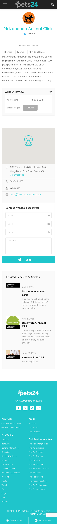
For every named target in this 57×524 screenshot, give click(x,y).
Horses (5, 501)
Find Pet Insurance (36, 448)
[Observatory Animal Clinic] (13, 322)
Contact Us (33, 427)
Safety (4, 481)
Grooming (6, 452)
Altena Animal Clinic (33, 357)
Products (5, 477)
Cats (3, 489)
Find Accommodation (38, 481)
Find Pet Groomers (36, 464)
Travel (4, 485)
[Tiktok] (38, 408)
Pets (3, 497)
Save (21, 52)
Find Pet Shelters (36, 452)
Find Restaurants (36, 477)
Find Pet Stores (35, 473)
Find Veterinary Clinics (38, 444)
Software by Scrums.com (42, 514)
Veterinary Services (11, 285)
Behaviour (6, 444)
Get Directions (17, 174)
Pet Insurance (7, 464)
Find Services (34, 432)
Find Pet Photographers (38, 485)
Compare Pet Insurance (11, 423)
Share (9, 52)
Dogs (4, 493)
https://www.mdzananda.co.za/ (25, 194)
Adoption (5, 440)
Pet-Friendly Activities (11, 473)
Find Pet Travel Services (39, 468)
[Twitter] (32, 408)
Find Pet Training (36, 456)
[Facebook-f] (18, 408)
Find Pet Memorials (37, 489)
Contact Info (16, 520)
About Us (32, 423)
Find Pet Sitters (35, 460)
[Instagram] (25, 408)
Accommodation (8, 468)
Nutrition (5, 460)
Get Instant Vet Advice (11, 427)
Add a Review (38, 52)
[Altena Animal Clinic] (13, 354)
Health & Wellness (9, 456)
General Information (10, 448)
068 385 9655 (16, 181)
